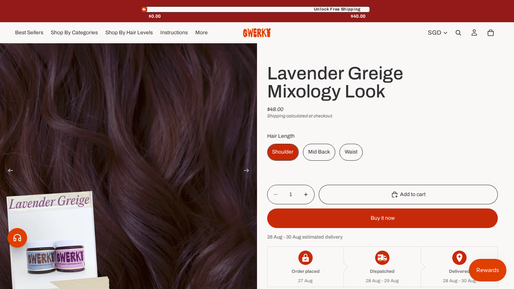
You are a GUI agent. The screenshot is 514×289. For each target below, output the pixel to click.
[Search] (458, 32)
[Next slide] (248, 172)
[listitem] (201, 33)
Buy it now (383, 218)
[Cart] (490, 32)
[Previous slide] (8, 172)
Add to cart (413, 194)
